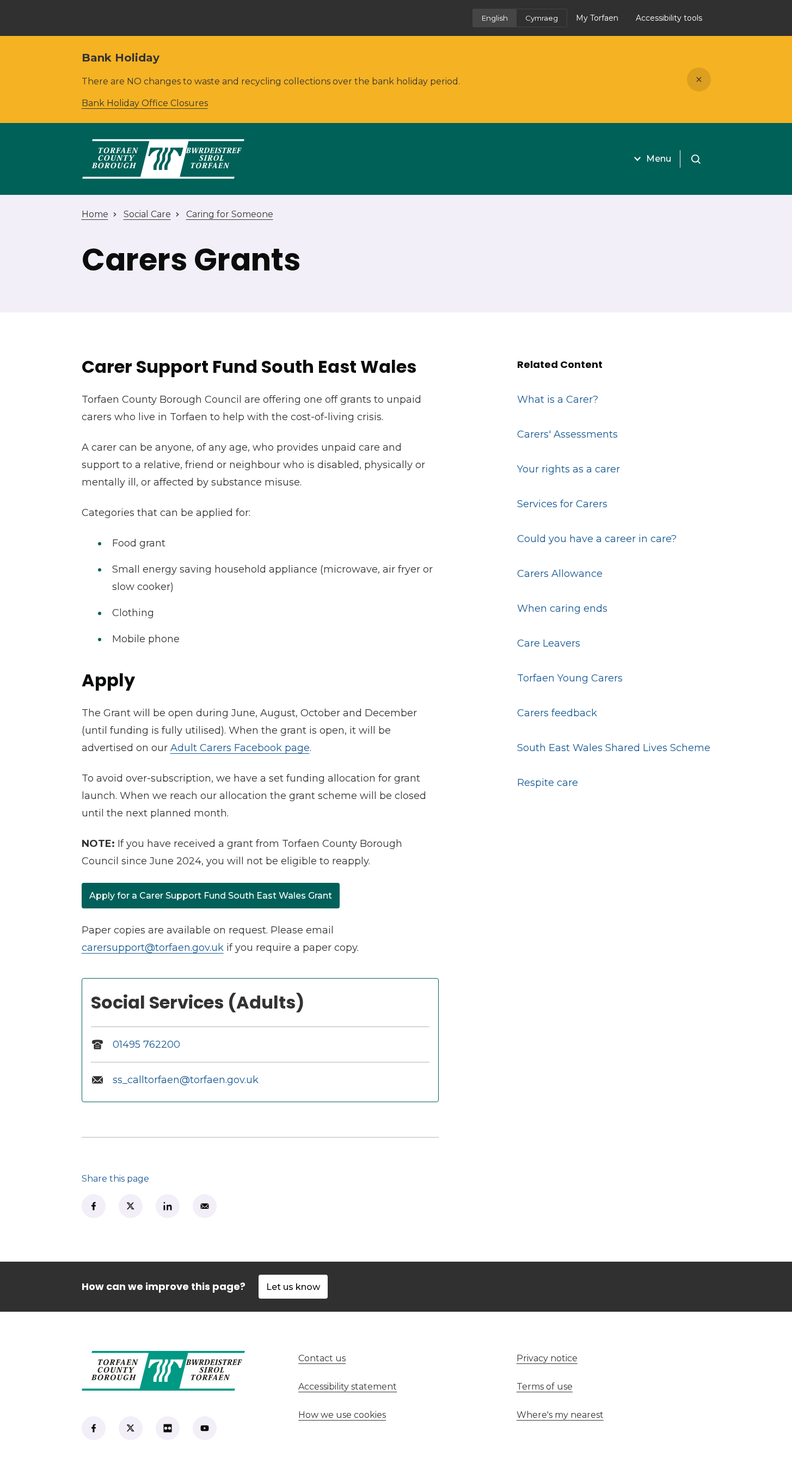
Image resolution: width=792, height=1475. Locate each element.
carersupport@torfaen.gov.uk (153, 948)
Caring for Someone (229, 214)
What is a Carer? (557, 399)
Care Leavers (548, 643)
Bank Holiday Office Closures (145, 103)
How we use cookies (342, 1415)
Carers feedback (557, 713)
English (495, 18)
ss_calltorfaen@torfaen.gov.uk (186, 1080)
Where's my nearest (600, 1415)
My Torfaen (601, 21)
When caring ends (562, 608)
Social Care (147, 214)
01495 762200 (146, 1044)
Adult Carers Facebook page (240, 748)
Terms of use (545, 1386)
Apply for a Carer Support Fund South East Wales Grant (210, 898)
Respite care (547, 783)
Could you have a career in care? (597, 539)
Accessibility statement (347, 1386)
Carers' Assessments (567, 434)
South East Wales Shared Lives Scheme (613, 748)
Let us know (293, 1287)
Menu (658, 158)
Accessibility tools (669, 18)
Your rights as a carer (568, 469)
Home (95, 214)
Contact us (362, 1358)
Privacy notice (547, 1358)
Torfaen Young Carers (570, 678)
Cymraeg (541, 18)
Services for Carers (562, 504)
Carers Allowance (560, 574)
